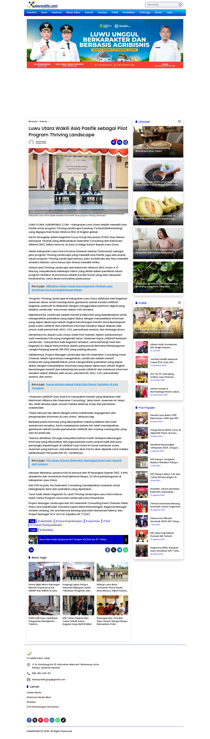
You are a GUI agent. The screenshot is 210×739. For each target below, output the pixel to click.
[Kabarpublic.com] (42, 4)
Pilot (108, 521)
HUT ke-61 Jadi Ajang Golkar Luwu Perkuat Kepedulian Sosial (162, 376)
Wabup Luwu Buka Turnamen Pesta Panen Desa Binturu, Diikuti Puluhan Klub (112, 587)
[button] (180, 4)
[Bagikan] (125, 142)
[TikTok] (63, 720)
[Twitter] (113, 549)
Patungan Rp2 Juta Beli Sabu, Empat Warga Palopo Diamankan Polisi (112, 621)
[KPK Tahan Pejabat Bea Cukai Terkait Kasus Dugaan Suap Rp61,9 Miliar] (78, 605)
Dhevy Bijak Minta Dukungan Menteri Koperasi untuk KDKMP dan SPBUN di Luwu (44, 587)
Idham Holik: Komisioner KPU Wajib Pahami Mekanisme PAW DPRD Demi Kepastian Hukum (163, 346)
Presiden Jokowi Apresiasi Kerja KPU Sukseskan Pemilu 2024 (164, 490)
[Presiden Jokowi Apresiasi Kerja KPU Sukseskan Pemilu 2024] (142, 492)
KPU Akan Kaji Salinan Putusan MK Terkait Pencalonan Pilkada (162, 535)
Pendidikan (47, 530)
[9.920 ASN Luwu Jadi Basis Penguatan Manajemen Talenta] (44, 605)
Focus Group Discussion (70, 521)
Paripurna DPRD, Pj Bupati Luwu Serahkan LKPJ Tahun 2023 (165, 549)
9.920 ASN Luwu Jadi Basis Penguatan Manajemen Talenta (43, 621)
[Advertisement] (105, 91)
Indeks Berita (34, 692)
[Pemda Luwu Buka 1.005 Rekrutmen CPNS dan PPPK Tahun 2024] (142, 418)
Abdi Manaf (41, 141)
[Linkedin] (52, 720)
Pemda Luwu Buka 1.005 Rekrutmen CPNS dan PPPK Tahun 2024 (165, 417)
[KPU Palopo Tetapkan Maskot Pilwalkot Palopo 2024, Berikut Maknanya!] (142, 462)
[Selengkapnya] (179, 121)
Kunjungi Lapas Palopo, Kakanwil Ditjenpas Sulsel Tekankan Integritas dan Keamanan (77, 587)
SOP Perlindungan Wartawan (43, 706)
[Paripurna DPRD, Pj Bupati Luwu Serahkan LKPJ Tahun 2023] (142, 551)
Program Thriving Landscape (47, 524)
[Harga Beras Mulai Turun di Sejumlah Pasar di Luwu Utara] (142, 433)
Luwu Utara (93, 521)
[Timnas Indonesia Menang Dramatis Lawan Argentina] (142, 506)
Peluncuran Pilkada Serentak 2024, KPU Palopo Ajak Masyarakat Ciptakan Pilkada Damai (165, 520)
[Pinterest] (40, 720)
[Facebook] (107, 549)
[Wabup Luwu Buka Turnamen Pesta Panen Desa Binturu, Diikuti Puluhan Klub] (112, 572)
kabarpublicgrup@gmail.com (48, 679)
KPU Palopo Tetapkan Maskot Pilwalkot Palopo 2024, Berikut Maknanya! (164, 461)
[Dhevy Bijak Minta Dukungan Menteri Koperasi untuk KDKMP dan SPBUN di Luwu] (44, 572)
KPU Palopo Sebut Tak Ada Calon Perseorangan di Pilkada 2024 (165, 476)
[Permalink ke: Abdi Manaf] (32, 142)
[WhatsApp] (125, 549)
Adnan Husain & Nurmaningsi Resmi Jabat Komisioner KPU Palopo (164, 390)
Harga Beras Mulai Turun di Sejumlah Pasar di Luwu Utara (165, 432)
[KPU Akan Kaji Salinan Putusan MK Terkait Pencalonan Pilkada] (142, 536)
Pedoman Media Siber (39, 697)
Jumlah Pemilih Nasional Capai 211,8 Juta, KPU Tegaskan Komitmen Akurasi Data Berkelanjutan (163, 361)
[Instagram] (46, 720)
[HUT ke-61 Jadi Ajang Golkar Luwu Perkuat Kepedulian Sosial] (142, 377)
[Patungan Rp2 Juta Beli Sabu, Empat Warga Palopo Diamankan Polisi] (112, 605)
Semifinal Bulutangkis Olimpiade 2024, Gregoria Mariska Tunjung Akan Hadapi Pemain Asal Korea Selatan (165, 446)
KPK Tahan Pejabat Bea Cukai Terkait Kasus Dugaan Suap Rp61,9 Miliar (77, 621)
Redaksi (31, 702)
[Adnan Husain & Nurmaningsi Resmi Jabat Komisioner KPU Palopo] (142, 391)
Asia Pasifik (46, 521)
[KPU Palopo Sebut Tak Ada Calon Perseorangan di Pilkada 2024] (142, 477)
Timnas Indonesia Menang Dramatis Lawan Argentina (165, 505)
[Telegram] (119, 549)
